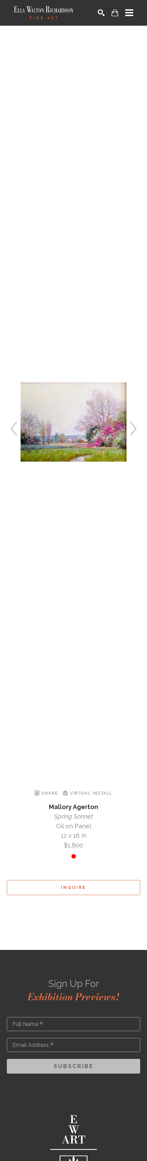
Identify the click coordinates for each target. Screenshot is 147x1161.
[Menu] (129, 12)
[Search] (101, 12)
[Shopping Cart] (114, 13)
